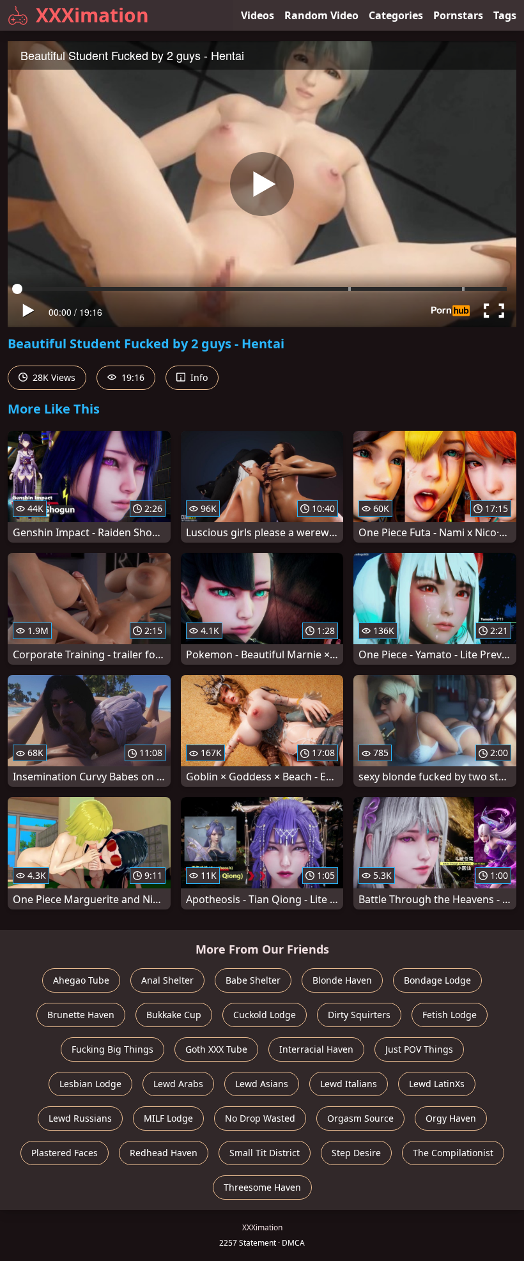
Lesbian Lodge (90, 1084)
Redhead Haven (163, 1153)
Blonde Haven (342, 980)
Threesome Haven (262, 1187)
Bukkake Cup (173, 1015)
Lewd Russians (80, 1118)
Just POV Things (419, 1049)
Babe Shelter (253, 980)
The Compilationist (453, 1153)
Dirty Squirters (359, 1015)
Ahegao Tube (81, 980)
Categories (396, 15)
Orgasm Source (360, 1118)
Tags (504, 15)
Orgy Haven (451, 1118)
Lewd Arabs (178, 1084)
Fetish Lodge (449, 1015)
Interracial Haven (316, 1049)
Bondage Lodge (437, 980)
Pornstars (458, 15)
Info (198, 377)
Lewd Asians (261, 1084)
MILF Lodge (168, 1118)
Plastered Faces (64, 1153)
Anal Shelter (167, 980)
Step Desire (356, 1153)
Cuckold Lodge (264, 1015)
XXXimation (92, 15)
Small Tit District (264, 1153)
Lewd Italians (348, 1084)
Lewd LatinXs (437, 1084)
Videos (257, 15)
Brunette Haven (80, 1015)
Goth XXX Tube (216, 1049)
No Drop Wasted (260, 1118)
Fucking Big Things (112, 1049)
